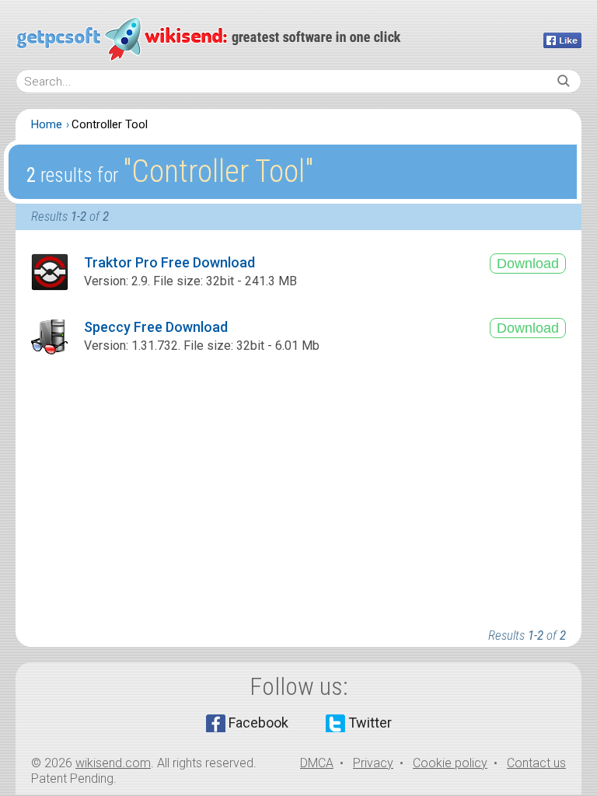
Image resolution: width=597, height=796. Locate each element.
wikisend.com (113, 763)
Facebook (258, 722)
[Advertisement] (298, 491)
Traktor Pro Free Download (169, 262)
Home (46, 124)
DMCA (316, 763)
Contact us (536, 763)
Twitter (370, 722)
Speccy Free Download (156, 327)
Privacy (373, 763)
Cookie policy (450, 763)
